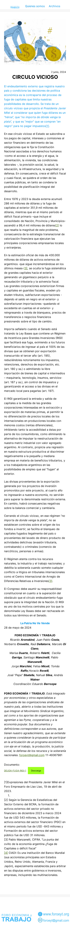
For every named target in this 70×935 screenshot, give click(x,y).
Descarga (36, 770)
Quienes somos (35, 6)
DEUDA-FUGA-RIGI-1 (15, 770)
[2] (57, 225)
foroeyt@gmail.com (32, 755)
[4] (6, 852)
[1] (47, 126)
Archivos (54, 6)
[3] (25, 268)
